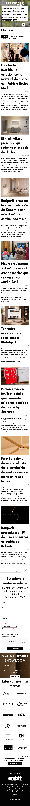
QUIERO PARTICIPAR (15, 764)
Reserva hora (15, 676)
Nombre (4, 602)
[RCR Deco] (8, 726)
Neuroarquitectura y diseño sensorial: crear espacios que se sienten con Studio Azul (15, 272)
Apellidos (4, 607)
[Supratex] (22, 726)
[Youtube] (22, 788)
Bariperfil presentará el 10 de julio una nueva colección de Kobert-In (14, 537)
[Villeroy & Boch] (8, 748)
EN (26, 24)
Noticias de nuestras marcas (9, 38)
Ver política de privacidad (8, 636)
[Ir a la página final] (24, 570)
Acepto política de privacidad (10, 634)
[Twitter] (8, 788)
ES (24, 24)
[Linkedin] (13, 788)
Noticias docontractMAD (18, 36)
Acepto (15, 20)
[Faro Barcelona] (8, 704)
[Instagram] (17, 788)
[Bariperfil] (22, 693)
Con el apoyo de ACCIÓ (15, 799)
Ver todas (4, 36)
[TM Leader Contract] (22, 737)
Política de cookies (7, 20)
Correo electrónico (7, 629)
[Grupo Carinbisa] (22, 704)
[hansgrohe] (8, 715)
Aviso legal (15, 794)
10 (19, 571)
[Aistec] (8, 693)
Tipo (3, 624)
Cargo (4, 613)
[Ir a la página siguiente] (22, 570)
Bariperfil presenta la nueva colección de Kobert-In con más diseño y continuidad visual (14, 209)
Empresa (4, 618)
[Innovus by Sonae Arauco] (22, 715)
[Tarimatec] (8, 737)
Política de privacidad (15, 795)
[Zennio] (22, 748)
